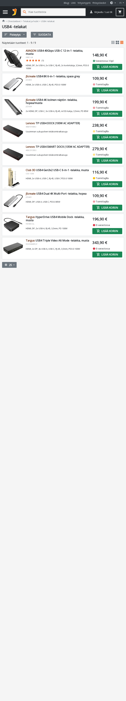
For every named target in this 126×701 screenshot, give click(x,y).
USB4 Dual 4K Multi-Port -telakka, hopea (56, 193)
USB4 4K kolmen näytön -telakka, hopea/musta (51, 101)
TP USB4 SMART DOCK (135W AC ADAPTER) (58, 146)
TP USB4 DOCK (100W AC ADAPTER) (53, 123)
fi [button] (120, 2)
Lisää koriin (107, 67)
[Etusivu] (14, 12)
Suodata (42, 34)
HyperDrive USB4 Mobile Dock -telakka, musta (55, 218)
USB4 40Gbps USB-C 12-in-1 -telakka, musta (54, 52)
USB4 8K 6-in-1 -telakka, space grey (53, 76)
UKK (73, 2)
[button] (113, 2)
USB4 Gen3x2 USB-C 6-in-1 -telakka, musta (57, 170)
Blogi (66, 2)
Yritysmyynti (84, 2)
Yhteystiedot (99, 2)
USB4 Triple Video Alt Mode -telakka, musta (57, 240)
